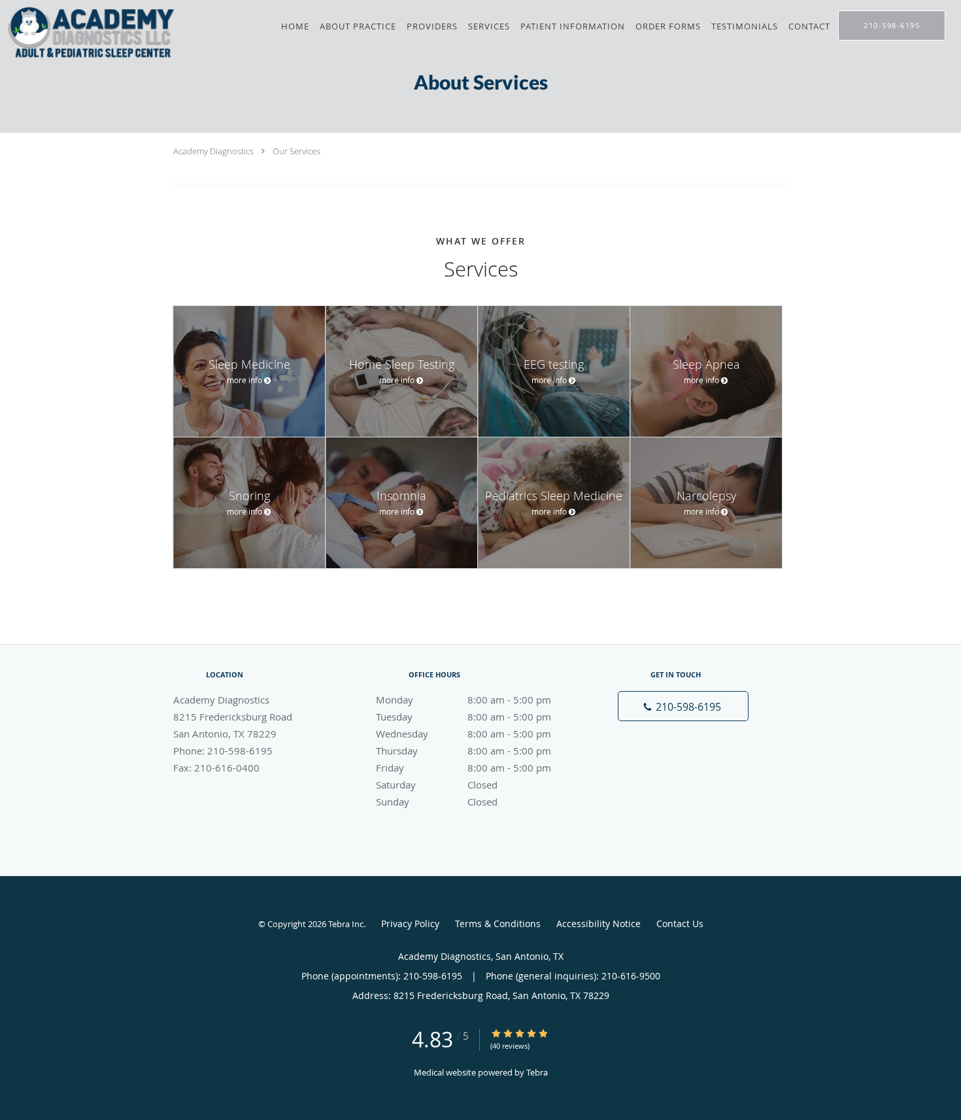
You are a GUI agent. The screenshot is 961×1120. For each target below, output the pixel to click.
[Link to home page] (89, 32)
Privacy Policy (410, 923)
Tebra (537, 1072)
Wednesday (463, 733)
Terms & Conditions (498, 923)
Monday (463, 699)
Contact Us (679, 923)
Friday (463, 767)
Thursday (463, 750)
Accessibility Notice (598, 923)
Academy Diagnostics (213, 151)
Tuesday (463, 716)
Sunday (436, 801)
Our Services (296, 151)
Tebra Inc (345, 924)
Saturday (436, 784)
